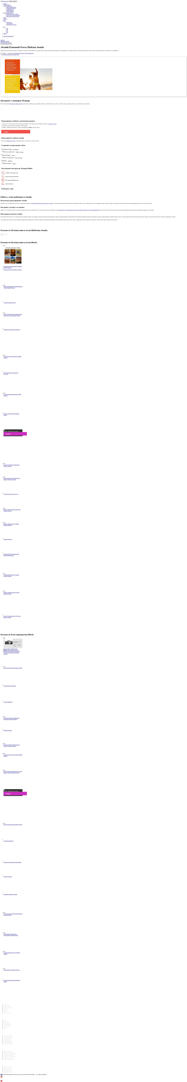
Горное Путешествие (13, 668)
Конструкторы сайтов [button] (8, 13)
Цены (5, 17)
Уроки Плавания (8, 876)
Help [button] (4, 21)
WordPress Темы (9, 9)
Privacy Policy (7, 1006)
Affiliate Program (8, 1024)
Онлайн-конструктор (10, 140)
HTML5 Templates (8, 1042)
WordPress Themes (8, 1037)
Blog (5, 1028)
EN (7, 28)
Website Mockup (7, 1072)
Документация (9, 23)
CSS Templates (7, 1039)
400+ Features (7, 1023)
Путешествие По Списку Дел (11, 494)
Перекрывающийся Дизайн (10, 894)
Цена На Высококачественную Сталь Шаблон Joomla (13, 772)
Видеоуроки (9, 22)
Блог (5, 20)
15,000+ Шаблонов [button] (8, 6)
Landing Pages (7, 1069)
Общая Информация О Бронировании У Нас (13, 287)
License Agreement (8, 1007)
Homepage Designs (8, 1070)
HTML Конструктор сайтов (12, 14)
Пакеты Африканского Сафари (11, 524)
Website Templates (8, 1035)
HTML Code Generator (9, 1059)
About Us (6, 1008)
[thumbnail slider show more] (1, 235)
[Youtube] (1, 1077)
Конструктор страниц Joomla (12, 16)
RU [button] (4, 27)
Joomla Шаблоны (10, 10)
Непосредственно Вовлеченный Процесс (12, 745)
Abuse (5, 1011)
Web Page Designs (8, 1068)
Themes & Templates (8, 1032)
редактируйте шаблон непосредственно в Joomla (42, 203)
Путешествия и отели (19, 53)
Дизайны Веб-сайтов (11, 8)
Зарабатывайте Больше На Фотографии (11, 934)
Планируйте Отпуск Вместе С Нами (13, 269)
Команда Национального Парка (11, 593)
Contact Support (7, 1012)
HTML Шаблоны (10, 11)
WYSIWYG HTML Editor (10, 1056)
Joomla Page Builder (8, 1055)
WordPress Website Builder (10, 1054)
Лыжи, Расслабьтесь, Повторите (12, 465)
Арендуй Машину (8, 702)
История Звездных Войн (10, 686)
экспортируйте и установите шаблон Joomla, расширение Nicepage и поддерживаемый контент (79, 210)
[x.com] (1, 1079)
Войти (5, 33)
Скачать (5, 3)
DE (7, 29)
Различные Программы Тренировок (12, 862)
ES (7, 31)
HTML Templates (8, 1038)
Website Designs (7, 1066)
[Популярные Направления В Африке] (13, 265)
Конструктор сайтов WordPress (13, 15)
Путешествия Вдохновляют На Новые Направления (11, 555)
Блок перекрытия (29, 53)
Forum (5, 1027)
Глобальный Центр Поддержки (11, 575)
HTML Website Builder (9, 1052)
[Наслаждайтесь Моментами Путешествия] (13, 647)
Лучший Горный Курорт (10, 302)
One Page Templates (8, 1043)
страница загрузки (52, 123)
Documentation (7, 1025)
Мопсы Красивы (8, 730)
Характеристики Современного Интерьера (11, 718)
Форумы (5, 18)
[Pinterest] (1, 1081)
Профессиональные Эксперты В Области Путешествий (12, 653)
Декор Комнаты (12, 970)
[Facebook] (1, 1075)
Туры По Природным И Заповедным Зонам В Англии (13, 315)
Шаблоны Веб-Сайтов (11, 7)
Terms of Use (7, 1004)
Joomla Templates (8, 1041)
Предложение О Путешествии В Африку (12, 479)
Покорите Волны (8, 539)
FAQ (5, 1020)
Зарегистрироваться (8, 36)
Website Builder (7, 1051)
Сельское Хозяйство (9, 841)
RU (7, 32)
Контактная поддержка (11, 24)
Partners (5, 1010)
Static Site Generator (8, 1057)
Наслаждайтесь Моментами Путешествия (11, 649)
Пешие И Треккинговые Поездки (12, 329)
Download (6, 1021)
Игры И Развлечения (13, 824)
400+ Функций (7, 4)
